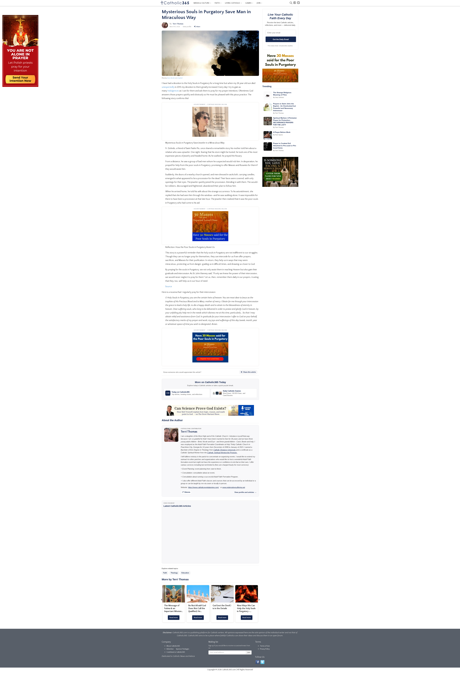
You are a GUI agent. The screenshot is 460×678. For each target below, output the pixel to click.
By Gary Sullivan (278, 97)
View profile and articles (245, 492)
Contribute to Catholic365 (176, 652)
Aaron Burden (171, 78)
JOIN (259, 3)
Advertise (170, 649)
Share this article (249, 372)
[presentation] (161, 599)
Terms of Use (265, 646)
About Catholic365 (173, 646)
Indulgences (173, 91)
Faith (165, 573)
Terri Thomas (178, 24)
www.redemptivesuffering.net (233, 487)
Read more (174, 618)
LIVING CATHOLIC (233, 3)
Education (185, 573)
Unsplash (180, 78)
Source (168, 286)
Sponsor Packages (182, 649)
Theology (174, 573)
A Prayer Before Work (281, 132)
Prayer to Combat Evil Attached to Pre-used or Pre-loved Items (284, 145)
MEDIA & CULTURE (202, 3)
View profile (187, 26)
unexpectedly (168, 87)
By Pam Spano (278, 135)
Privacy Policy (265, 649)
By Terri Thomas (278, 113)
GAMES (248, 3)
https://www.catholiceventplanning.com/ (203, 487)
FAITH (217, 3)
